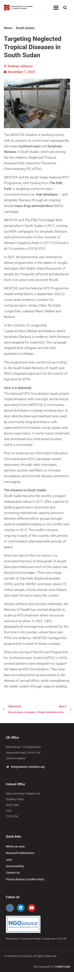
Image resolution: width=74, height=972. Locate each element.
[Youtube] (32, 908)
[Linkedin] (21, 908)
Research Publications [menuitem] (20, 853)
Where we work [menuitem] (15, 846)
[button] (56, 7)
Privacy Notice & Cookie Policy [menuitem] (25, 879)
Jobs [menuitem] (9, 859)
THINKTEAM (62, 966)
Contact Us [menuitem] (13, 872)
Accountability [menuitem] (15, 866)
